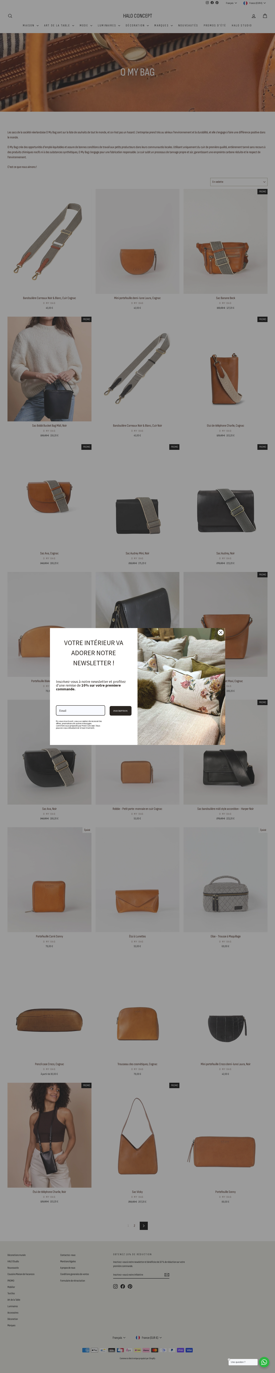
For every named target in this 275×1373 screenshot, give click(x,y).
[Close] (220, 632)
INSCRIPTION (120, 710)
